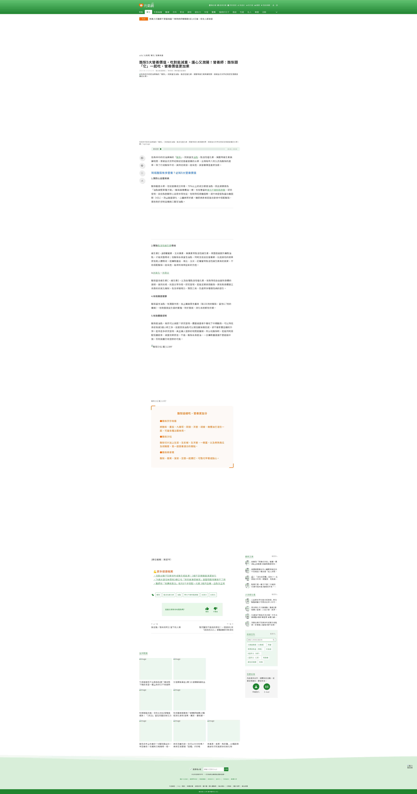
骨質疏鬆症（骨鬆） (255, 649)
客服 (183, 786)
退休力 (198, 12)
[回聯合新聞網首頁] (141, 5)
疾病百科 (211, 779)
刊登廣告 (172, 786)
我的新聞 (266, 5)
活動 (264, 12)
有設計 (242, 5)
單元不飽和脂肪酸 (216, 189)
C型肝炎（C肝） (254, 657)
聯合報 (213, 5)
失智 (206, 12)
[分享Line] (142, 165)
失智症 (268, 649)
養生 (148, 12)
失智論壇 (158, 12)
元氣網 (147, 55)
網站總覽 (245, 786)
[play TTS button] (161, 149)
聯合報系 (221, 786)
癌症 (235, 12)
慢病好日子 (224, 12)
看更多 (274, 556)
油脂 (196, 157)
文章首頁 (226, 779)
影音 (182, 12)
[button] (276, 12)
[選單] (277, 5)
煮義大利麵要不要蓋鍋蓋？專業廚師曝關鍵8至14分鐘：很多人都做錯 (181, 18)
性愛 (242, 12)
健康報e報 (197, 769)
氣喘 (261, 662)
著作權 (205, 786)
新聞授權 (190, 786)
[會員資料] (273, 5)
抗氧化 (156, 272)
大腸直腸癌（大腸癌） (256, 645)
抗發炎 (165, 272)
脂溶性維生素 (164, 245)
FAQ (178, 786)
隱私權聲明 (212, 786)
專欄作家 (234, 779)
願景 (258, 5)
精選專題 (202, 779)
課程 (189, 12)
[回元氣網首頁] (149, 5)
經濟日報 (222, 5)
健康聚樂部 (193, 779)
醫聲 (214, 12)
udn (141, 55)
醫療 (167, 12)
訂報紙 (229, 786)
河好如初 (233, 5)
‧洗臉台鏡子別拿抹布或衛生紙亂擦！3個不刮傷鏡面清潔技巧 (184, 575)
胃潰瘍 (265, 657)
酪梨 (178, 157)
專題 (257, 12)
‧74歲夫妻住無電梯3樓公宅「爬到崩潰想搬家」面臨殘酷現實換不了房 (189, 579)
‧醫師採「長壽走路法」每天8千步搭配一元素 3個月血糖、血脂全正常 (189, 583)
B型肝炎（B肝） (254, 653)
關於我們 (236, 786)
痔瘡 (269, 645)
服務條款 (198, 786)
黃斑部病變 (252, 662)
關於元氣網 (184, 779)
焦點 (141, 12)
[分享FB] (142, 158)
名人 (249, 12)
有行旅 (250, 5)
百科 (175, 12)
